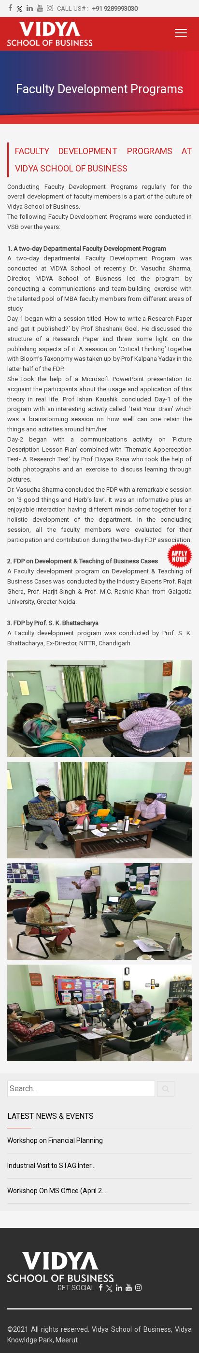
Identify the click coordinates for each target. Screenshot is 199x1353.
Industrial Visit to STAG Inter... (51, 1165)
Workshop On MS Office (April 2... (56, 1191)
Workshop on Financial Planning (55, 1140)
